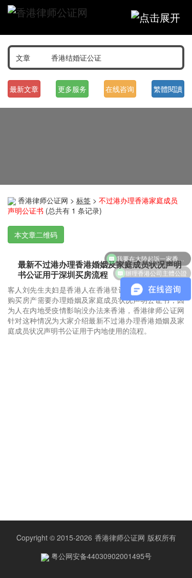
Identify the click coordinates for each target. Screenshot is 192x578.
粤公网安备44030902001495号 (100, 556)
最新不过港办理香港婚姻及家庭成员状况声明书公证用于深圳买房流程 (100, 269)
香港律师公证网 (43, 200)
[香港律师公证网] (48, 12)
